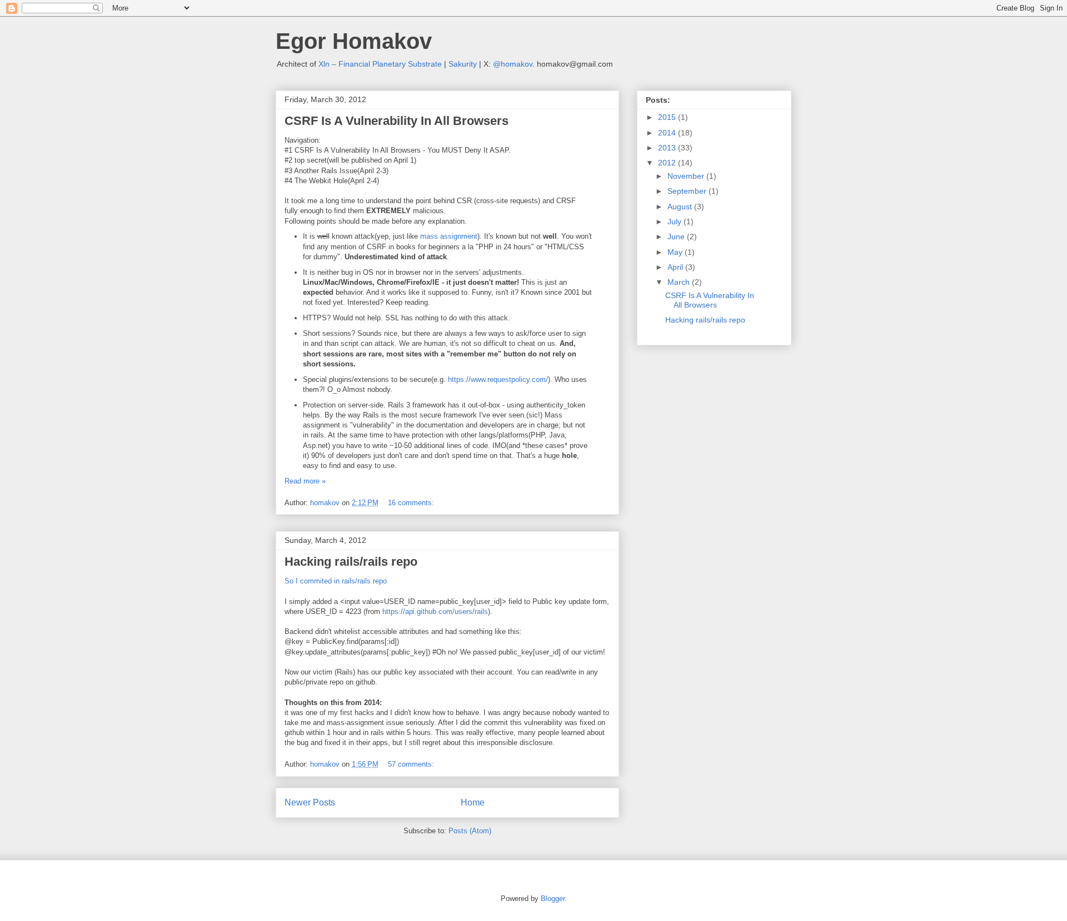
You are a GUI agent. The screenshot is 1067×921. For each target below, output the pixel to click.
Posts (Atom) (469, 831)
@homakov (512, 63)
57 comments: (411, 764)
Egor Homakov (354, 41)
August (680, 206)
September (688, 191)
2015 (668, 117)
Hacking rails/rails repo (351, 561)
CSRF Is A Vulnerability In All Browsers (396, 121)
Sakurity (462, 63)
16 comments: (411, 503)
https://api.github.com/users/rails (435, 611)
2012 (668, 162)
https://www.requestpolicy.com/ (498, 379)
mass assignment (448, 236)
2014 (668, 132)
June (677, 236)
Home (473, 802)
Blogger (553, 898)
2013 (668, 147)
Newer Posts (310, 802)
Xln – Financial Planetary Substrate (380, 63)
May (676, 252)
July (675, 221)
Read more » (305, 481)
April (676, 267)
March (679, 282)
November (686, 176)
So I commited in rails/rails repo (336, 581)
